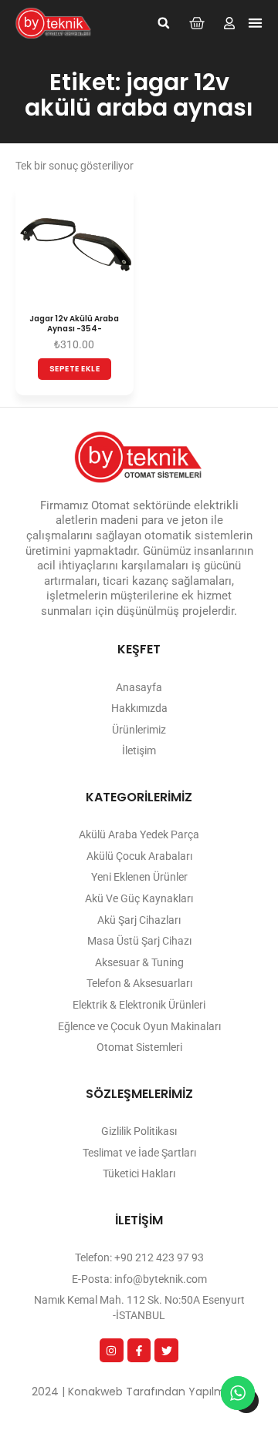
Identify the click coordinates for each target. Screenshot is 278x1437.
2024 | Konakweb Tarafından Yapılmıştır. (139, 1391)
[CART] (197, 23)
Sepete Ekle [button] (74, 368)
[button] (163, 23)
